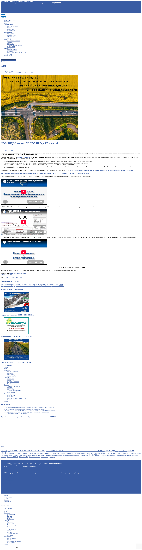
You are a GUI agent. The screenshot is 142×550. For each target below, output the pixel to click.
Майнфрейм (11, 376)
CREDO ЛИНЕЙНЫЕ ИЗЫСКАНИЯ (29, 453)
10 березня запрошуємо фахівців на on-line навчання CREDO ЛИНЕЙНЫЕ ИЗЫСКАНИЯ (29, 407)
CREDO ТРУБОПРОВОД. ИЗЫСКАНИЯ (23, 455)
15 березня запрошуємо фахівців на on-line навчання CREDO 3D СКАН (24, 409)
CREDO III (7, 277)
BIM (9, 451)
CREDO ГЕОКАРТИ (67, 451)
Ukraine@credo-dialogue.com (15, 466)
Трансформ (52, 457)
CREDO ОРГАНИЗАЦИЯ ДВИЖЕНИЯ (72, 453)
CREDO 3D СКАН (27, 450)
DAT (61, 455)
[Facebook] (4, 6)
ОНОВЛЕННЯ (23, 457)
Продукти (7, 377)
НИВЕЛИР (3, 457)
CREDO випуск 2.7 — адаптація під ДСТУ (16, 362)
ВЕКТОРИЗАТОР (75, 455)
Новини (6, 367)
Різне (9, 383)
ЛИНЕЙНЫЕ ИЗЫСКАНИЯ (131, 455)
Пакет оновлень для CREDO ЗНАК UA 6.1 (16, 413)
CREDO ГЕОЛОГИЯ (76, 451)
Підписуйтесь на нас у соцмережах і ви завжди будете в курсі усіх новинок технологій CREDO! (29, 416)
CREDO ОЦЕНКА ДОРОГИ (88, 453)
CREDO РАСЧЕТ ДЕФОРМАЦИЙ (105, 453)
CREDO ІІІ (48, 451)
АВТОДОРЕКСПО (66, 455)
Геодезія (10, 373)
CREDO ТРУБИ (12, 455)
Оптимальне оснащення (16, 398)
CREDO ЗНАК (13, 453)
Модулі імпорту (13, 382)
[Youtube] (4, 10)
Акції (5, 368)
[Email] (4, 12)
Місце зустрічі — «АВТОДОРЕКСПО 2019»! (16, 337)
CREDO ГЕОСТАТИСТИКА (87, 451)
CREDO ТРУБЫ (35, 455)
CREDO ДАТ (110, 451)
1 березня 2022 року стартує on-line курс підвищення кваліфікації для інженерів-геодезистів (29, 410)
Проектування (12, 371)
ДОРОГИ (114, 455)
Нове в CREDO (8, 150)
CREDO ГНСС (99, 451)
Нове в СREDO (12, 395)
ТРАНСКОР (45, 457)
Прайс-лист (11, 380)
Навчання (11, 392)
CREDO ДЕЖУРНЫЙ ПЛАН (121, 451)
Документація (12, 399)
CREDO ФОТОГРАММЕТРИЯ (50, 455)
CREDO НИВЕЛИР (46, 453)
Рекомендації (7, 393)
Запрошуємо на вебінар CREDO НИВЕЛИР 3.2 (18, 315)
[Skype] (4, 8)
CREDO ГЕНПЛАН (16, 277)
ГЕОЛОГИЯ (93, 455)
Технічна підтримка (14, 391)
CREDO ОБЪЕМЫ (57, 453)
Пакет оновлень (34, 457)
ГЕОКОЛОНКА (84, 455)
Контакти (6, 401)
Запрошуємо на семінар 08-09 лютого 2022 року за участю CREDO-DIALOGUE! (26, 412)
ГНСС (110, 455)
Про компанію (8, 365)
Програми (10, 379)
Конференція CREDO (121, 455)
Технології (7, 370)
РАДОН (41, 457)
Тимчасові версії (13, 386)
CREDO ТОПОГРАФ (130, 453)
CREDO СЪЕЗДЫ (121, 453)
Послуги (6, 385)
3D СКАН (4, 451)
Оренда (10, 388)
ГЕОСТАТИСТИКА (102, 455)
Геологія (10, 374)
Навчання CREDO (12, 457)
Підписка (10, 389)
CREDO (14, 450)
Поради (10, 396)
